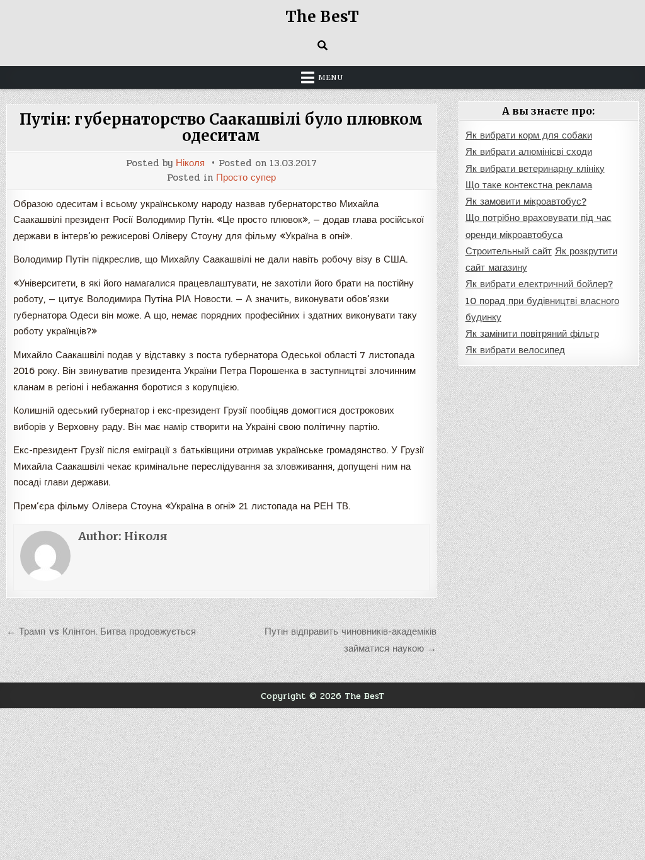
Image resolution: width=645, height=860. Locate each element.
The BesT (322, 16)
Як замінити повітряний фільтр (532, 333)
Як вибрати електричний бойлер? (539, 283)
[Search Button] (322, 45)
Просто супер (246, 178)
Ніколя (190, 163)
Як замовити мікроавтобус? (525, 201)
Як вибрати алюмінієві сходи (528, 151)
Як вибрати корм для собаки (528, 135)
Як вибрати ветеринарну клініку (535, 168)
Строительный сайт (508, 251)
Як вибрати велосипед (515, 350)
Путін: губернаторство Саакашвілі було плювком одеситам (221, 127)
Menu (330, 77)
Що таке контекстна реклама (528, 185)
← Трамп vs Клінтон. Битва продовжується (101, 631)
